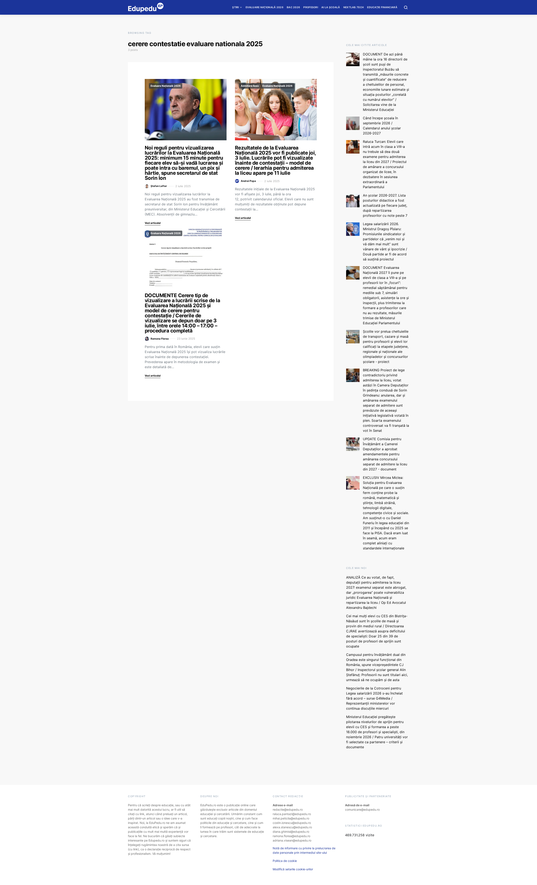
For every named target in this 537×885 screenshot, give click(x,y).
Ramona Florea (160, 338)
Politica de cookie (285, 861)
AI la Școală (330, 7)
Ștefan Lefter (159, 186)
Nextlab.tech (353, 7)
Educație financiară (382, 7)
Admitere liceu (250, 85)
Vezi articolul (152, 223)
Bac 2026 (293, 7)
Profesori (310, 7)
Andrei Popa (248, 181)
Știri (235, 7)
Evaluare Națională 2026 (264, 7)
